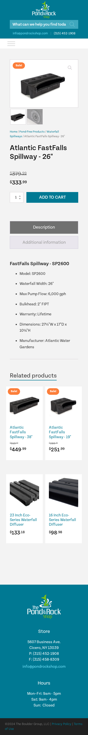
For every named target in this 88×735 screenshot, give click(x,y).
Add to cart (52, 197)
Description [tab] (44, 227)
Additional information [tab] (44, 242)
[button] (70, 67)
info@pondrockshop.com (30, 33)
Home (13, 131)
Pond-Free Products (32, 131)
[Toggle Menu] (11, 43)
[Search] (72, 24)
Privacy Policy (61, 724)
